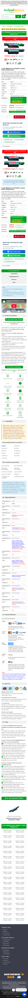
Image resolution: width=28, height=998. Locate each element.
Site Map (5, 964)
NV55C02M (16, 474)
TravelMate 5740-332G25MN (5, 477)
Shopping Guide (6, 939)
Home (4, 26)
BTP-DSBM (16, 455)
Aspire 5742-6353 (18, 471)
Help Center (5, 958)
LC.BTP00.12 (4, 458)
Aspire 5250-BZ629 (18, 465)
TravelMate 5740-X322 (19, 476)
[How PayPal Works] (18, 977)
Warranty (14, 279)
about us (5, 929)
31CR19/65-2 (17, 445)
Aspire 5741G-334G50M (6, 471)
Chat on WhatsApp (15, 136)
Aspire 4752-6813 (5, 465)
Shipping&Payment (14, 276)
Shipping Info (6, 950)
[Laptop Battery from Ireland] (14, 12)
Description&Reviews (14, 270)
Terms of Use (6, 933)
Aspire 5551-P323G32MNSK (17, 469)
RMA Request (6, 945)
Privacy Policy (6, 934)
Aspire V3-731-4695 (5, 474)
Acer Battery (9, 26)
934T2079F (3, 450)
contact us (13, 436)
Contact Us (5, 960)
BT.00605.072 (4, 455)
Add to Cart (20, 117)
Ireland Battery (13, 982)
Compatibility (14, 273)
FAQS (14, 282)
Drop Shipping (6, 953)
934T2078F (16, 448)
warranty (5, 931)
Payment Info (6, 951)
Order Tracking (6, 962)
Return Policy (6, 943)
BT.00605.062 (17, 453)
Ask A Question (6, 146)
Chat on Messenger (15, 132)
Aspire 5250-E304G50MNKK (4, 469)
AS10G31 (3, 453)
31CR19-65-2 (4, 448)
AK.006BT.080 (17, 450)
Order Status (6, 941)
